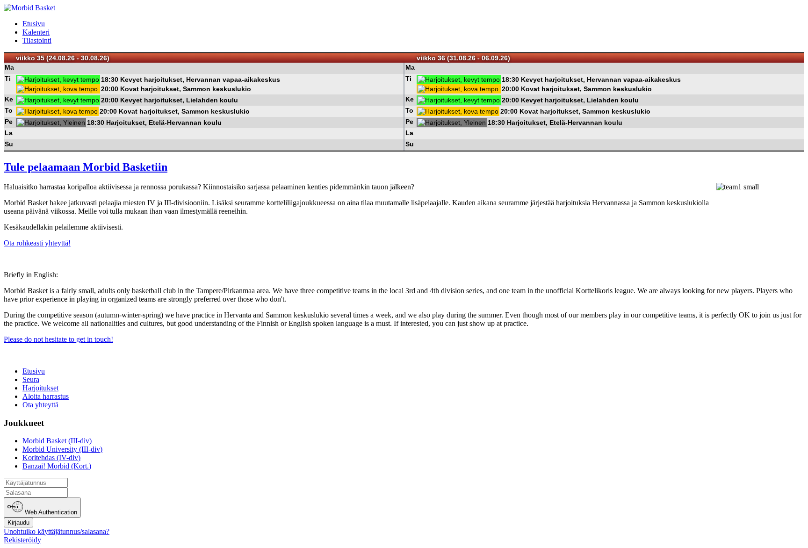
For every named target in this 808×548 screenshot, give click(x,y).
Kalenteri (36, 32)
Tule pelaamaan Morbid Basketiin (85, 167)
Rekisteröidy (22, 540)
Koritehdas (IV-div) (51, 457)
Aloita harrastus (45, 396)
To (9, 110)
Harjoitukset (40, 388)
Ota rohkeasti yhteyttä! (37, 243)
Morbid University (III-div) (62, 449)
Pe (9, 121)
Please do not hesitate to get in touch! (58, 339)
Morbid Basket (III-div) (57, 441)
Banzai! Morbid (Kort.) (56, 466)
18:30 (109, 79)
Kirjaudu (18, 522)
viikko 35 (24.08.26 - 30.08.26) (62, 58)
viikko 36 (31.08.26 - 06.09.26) (463, 58)
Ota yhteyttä (40, 405)
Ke (9, 99)
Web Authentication (50, 512)
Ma (9, 67)
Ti (8, 78)
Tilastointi (36, 40)
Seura (30, 379)
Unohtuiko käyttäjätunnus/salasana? (56, 531)
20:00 (109, 89)
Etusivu (33, 24)
